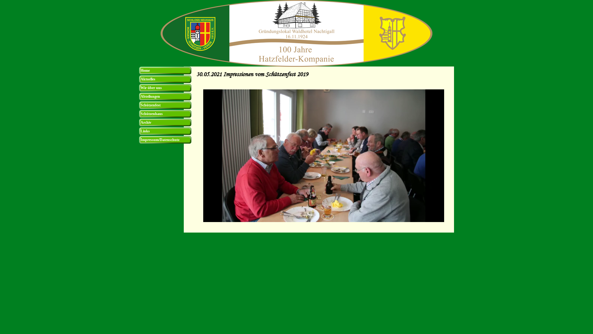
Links (145, 131)
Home (145, 70)
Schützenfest (151, 105)
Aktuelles (148, 79)
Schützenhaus (152, 114)
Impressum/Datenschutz (160, 140)
